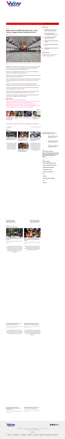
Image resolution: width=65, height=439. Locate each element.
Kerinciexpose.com (54, 435)
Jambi (10, 23)
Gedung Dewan (15, 123)
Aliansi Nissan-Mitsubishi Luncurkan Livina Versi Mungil (52, 49)
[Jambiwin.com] (13, 3)
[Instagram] (56, 425)
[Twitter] (52, 425)
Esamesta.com (48, 434)
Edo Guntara (10, 34)
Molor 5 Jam (22, 123)
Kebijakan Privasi (20, 428)
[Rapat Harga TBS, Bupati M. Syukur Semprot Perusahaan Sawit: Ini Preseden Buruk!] (35, 181)
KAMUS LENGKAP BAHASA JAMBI (48, 167)
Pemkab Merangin (28, 123)
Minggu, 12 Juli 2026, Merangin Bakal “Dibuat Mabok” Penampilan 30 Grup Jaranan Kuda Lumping (22, 101)
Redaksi (42, 428)
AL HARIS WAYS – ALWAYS (47, 169)
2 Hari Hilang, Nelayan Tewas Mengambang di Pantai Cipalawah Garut (51, 34)
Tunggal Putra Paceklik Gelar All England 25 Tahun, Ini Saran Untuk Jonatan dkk (49, 133)
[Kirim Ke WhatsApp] (40, 127)
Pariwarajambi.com (16, 435)
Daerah (13, 23)
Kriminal (17, 23)
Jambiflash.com (16, 434)
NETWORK (46, 428)
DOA (43, 173)
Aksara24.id (47, 435)
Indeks (25, 428)
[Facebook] (50, 425)
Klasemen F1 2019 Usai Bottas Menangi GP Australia (53, 137)
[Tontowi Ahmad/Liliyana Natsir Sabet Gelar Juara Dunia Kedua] (44, 142)
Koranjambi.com (23, 434)
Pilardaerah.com (55, 434)
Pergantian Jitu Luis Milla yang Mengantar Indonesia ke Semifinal (53, 146)
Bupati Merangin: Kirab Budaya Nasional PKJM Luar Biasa (16, 99)
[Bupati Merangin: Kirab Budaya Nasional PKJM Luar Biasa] (11, 134)
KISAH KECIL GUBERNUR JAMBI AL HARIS (50, 165)
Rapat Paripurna (35, 123)
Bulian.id (29, 435)
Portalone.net (41, 435)
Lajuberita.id (36, 434)
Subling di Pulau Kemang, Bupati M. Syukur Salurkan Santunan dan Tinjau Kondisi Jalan (21, 104)
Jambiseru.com (9, 434)
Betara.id (9, 435)
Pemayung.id (35, 435)
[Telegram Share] (38, 127)
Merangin (7, 28)
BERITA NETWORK (49, 151)
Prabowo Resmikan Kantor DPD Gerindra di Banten (52, 41)
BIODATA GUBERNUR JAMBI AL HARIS (49, 163)
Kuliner (22, 23)
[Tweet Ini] (34, 127)
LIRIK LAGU (45, 182)
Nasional (25, 23)
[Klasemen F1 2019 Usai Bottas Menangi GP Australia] (44, 137)
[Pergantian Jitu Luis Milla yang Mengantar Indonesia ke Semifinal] (44, 147)
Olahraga (30, 23)
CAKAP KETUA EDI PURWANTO (48, 171)
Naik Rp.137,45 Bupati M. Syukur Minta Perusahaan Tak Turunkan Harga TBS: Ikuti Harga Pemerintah (23, 105)
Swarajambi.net (24, 435)
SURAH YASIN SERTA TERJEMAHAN (49, 178)
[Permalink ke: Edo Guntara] (7, 34)
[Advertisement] (32, 15)
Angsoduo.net (30, 434)
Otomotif (38, 23)
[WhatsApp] (58, 425)
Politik (42, 23)
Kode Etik (29, 428)
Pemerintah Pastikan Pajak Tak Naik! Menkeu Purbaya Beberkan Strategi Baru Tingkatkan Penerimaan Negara (50, 154)
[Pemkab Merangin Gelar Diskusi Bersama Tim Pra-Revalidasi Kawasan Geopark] (35, 134)
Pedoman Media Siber (35, 428)
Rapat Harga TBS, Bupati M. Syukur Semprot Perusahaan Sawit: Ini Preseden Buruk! (35, 221)
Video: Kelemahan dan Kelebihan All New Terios (51, 45)
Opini (34, 23)
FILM (43, 180)
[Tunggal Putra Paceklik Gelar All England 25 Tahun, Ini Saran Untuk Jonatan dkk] (50, 92)
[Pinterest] (54, 425)
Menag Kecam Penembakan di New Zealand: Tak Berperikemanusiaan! (51, 30)
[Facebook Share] (32, 127)
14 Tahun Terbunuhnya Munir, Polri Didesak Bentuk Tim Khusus (50, 38)
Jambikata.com (42, 434)
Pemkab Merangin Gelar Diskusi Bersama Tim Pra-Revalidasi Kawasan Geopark (19, 102)
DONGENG (45, 176)
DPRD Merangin (9, 123)
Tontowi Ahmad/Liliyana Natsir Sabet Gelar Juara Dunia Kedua (53, 142)
